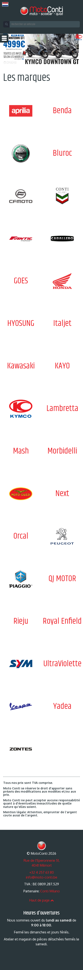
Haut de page (39, 900)
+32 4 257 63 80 (41, 872)
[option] (41, 50)
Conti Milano (50, 891)
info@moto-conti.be (41, 877)
